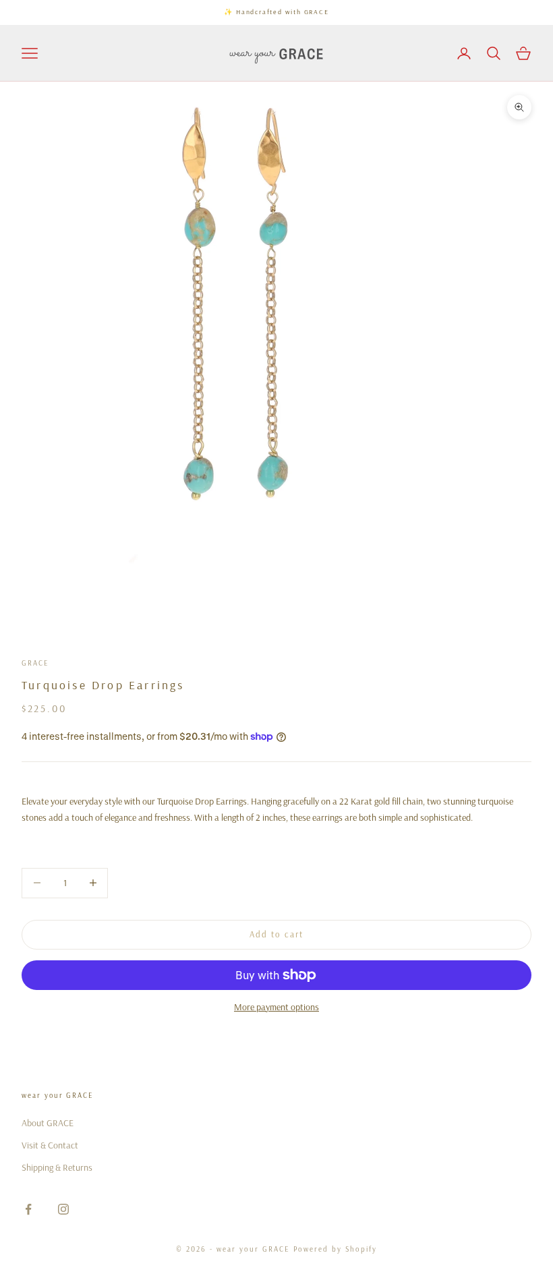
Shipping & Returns (57, 1167)
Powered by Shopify (335, 1249)
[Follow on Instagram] (63, 1209)
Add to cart (276, 934)
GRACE (35, 663)
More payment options (276, 1007)
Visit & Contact (50, 1145)
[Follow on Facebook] (28, 1209)
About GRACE (48, 1123)
